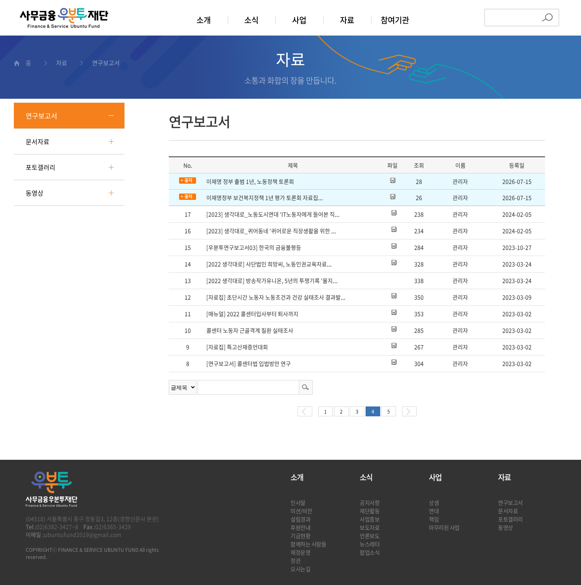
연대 (434, 511)
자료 (347, 20)
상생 (434, 502)
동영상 (34, 193)
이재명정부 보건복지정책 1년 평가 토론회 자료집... (264, 197)
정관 (295, 560)
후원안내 (300, 527)
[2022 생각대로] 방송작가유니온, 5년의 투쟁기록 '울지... (272, 280)
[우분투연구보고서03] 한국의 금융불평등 (253, 247)
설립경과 (300, 519)
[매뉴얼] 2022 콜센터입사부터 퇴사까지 (252, 314)
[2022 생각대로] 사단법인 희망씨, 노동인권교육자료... (269, 264)
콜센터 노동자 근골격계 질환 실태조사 (249, 330)
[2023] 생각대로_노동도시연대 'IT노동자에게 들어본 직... (273, 214)
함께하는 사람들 (308, 544)
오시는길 (300, 569)
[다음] (409, 411)
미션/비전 (301, 511)
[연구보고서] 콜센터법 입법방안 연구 (248, 363)
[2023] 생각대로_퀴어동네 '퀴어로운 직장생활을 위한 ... (271, 231)
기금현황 (300, 536)
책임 (434, 519)
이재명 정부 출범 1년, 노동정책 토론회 (250, 181)
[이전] (305, 411)
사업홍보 (369, 519)
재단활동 (369, 511)
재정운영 (300, 552)
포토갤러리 (40, 167)
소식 (251, 20)
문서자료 (37, 141)
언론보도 (369, 536)
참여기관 (395, 20)
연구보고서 (41, 115)
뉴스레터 (369, 544)
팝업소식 (369, 552)
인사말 (298, 502)
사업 (299, 20)
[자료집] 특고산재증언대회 (237, 347)
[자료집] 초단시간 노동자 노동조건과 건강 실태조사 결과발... (275, 297)
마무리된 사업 (444, 527)
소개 (203, 20)
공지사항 (369, 502)
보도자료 (369, 527)
